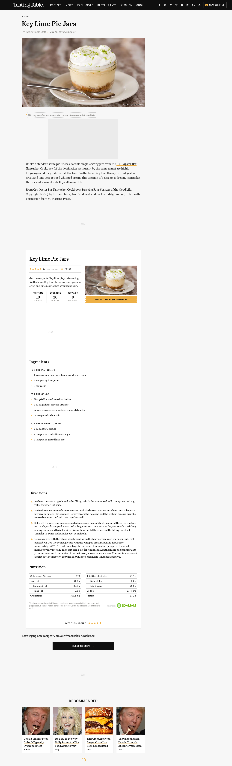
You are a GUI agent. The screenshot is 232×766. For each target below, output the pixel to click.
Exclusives (85, 5)
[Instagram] (187, 5)
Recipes (55, 5)
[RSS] (199, 5)
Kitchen (126, 5)
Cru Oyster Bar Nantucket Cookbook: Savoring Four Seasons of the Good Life (82, 189)
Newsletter (217, 4)
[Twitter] (165, 5)
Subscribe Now (81, 645)
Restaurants (106, 5)
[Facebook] (159, 5)
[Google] (193, 5)
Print (68, 269)
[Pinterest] (176, 5)
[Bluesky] (182, 5)
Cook (140, 5)
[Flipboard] (170, 5)
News (69, 5)
